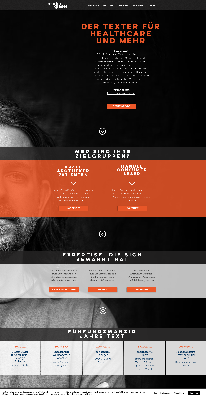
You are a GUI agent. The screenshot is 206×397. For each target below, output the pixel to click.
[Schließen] (203, 393)
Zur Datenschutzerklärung (82, 394)
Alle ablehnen (179, 393)
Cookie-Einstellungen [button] (162, 393)
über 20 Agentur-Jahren (132, 61)
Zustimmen (194, 393)
